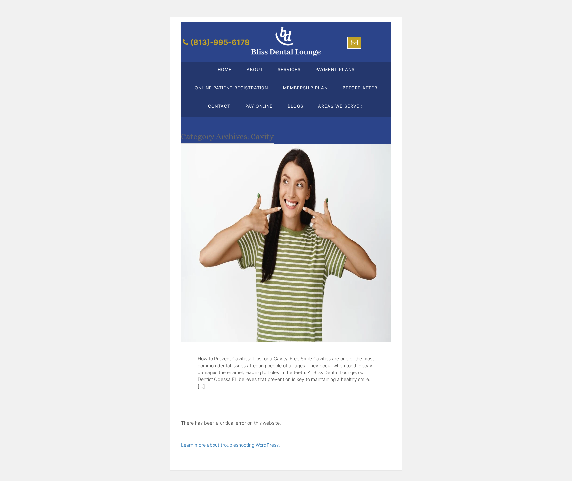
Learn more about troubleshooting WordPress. (230, 445)
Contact (219, 106)
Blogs (295, 106)
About (255, 69)
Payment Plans (335, 69)
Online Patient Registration (231, 87)
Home (225, 69)
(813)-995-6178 (220, 42)
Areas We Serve (341, 106)
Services (289, 69)
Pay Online (259, 106)
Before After (360, 87)
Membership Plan (305, 87)
